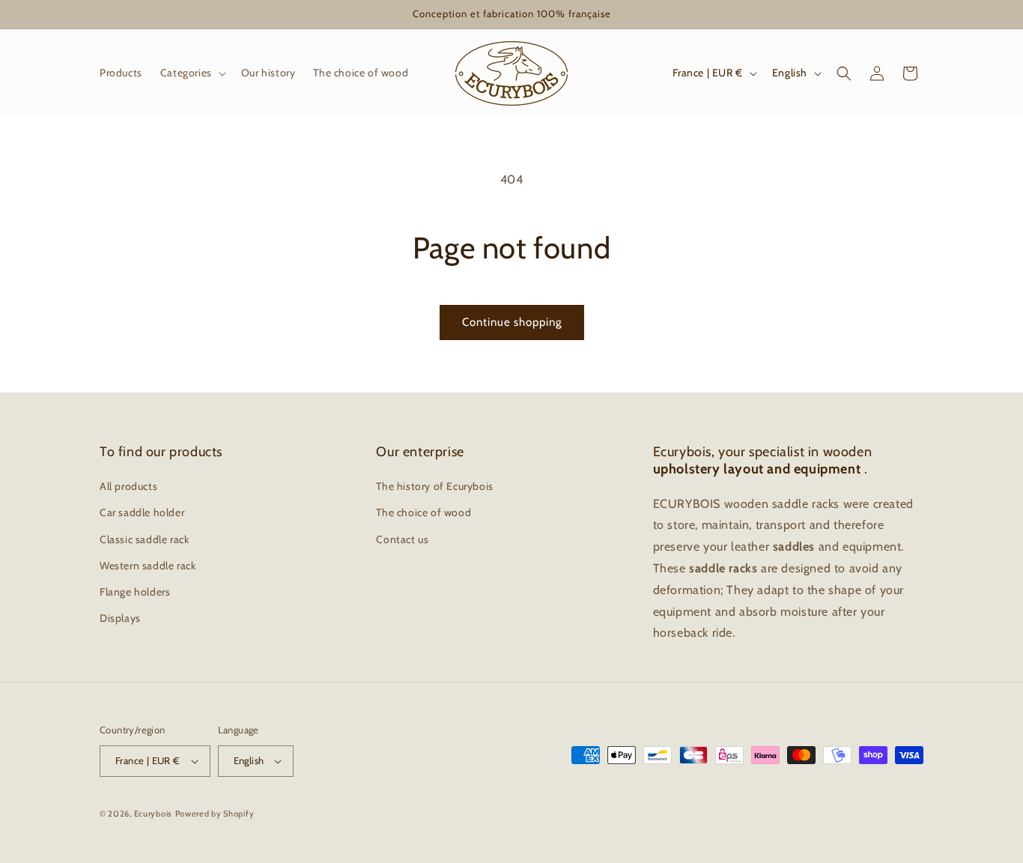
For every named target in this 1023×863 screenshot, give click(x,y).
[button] (191, 72)
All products (128, 486)
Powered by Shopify (215, 813)
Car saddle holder (142, 512)
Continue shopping (512, 322)
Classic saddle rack (144, 539)
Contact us (402, 539)
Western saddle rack (147, 565)
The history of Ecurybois (434, 486)
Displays (120, 618)
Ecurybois (153, 813)
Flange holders (135, 592)
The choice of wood (423, 512)
